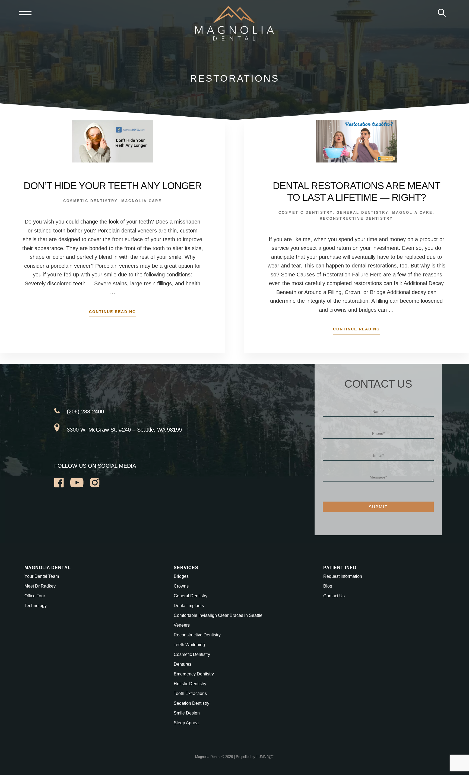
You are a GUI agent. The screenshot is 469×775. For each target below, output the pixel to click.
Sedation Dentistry (191, 703)
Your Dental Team (41, 576)
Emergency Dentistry (194, 674)
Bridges (181, 576)
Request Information (342, 576)
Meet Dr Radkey (40, 586)
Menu (25, 13)
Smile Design (187, 713)
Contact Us (334, 596)
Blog (327, 586)
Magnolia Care (141, 201)
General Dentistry (362, 213)
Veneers (182, 625)
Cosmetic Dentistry (90, 201)
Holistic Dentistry (190, 683)
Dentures (182, 664)
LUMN (261, 757)
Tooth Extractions (190, 693)
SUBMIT (378, 507)
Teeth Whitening (189, 644)
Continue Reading (112, 313)
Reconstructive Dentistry (356, 218)
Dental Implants (189, 605)
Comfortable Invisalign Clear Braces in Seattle (218, 615)
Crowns (181, 586)
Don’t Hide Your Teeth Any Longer (113, 185)
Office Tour (34, 596)
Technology (35, 605)
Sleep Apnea (186, 722)
